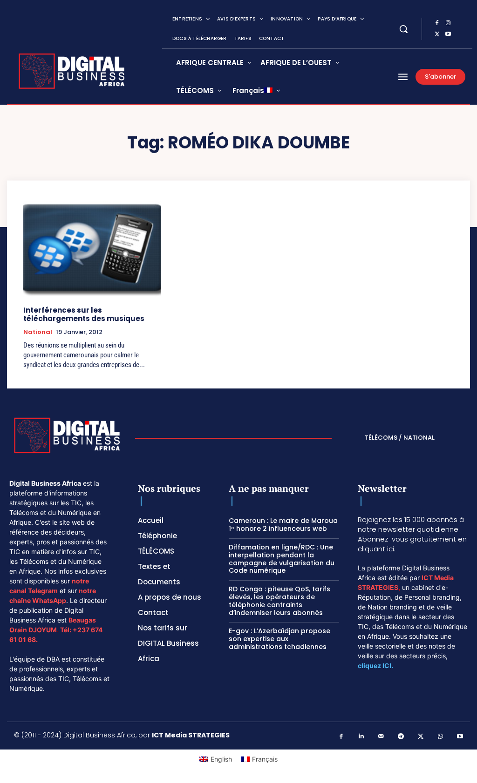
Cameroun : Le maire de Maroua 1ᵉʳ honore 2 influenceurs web (283, 524)
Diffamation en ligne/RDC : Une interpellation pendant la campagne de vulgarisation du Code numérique (281, 558)
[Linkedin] (361, 736)
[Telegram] (401, 736)
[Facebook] (437, 23)
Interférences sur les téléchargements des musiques (83, 314)
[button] (403, 29)
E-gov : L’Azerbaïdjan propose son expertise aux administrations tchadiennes (279, 638)
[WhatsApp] (440, 736)
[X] (437, 34)
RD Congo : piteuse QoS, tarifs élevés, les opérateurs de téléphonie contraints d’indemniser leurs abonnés (279, 600)
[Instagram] (448, 23)
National (37, 332)
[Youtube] (448, 34)
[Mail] (381, 736)
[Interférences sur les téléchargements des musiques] (92, 249)
